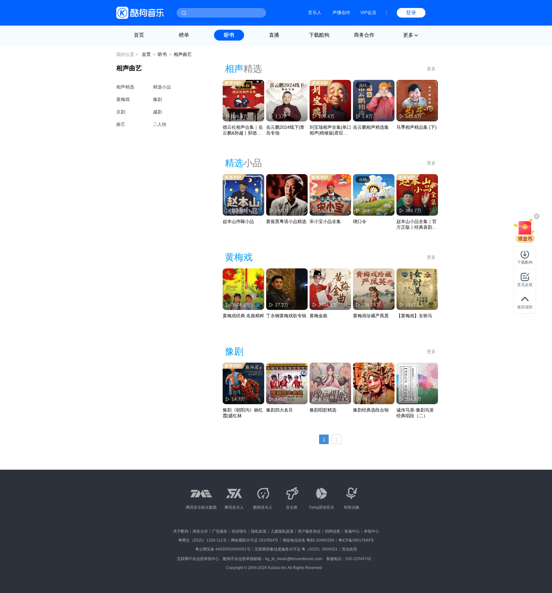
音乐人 (314, 12)
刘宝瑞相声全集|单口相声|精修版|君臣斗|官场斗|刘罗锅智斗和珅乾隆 (330, 130)
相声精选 (125, 86)
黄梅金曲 (318, 315)
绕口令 (359, 221)
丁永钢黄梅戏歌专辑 (286, 315)
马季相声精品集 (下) (416, 127)
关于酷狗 (180, 531)
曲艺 (120, 124)
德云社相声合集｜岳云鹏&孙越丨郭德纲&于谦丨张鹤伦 (243, 130)
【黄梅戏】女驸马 (414, 315)
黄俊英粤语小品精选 (286, 221)
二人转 (159, 124)
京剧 (120, 111)
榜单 (184, 35)
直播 (274, 35)
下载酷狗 (319, 35)
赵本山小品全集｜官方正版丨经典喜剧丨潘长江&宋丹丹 (416, 224)
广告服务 (219, 531)
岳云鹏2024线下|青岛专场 (285, 130)
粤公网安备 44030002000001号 (222, 549)
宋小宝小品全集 (325, 221)
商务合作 (364, 35)
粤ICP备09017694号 (356, 540)
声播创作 (341, 12)
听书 (229, 35)
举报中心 (371, 531)
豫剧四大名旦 (279, 409)
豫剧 (157, 99)
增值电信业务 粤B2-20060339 (308, 540)
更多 (431, 68)
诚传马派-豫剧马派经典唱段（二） (415, 412)
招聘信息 (332, 531)
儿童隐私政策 (282, 531)
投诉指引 (239, 531)
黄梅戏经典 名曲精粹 (243, 315)
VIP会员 (368, 12)
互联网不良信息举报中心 (198, 559)
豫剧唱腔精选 (323, 409)
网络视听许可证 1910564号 (254, 540)
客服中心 (352, 531)
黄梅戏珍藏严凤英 (371, 315)
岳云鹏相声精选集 (371, 127)
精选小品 (162, 86)
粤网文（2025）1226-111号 (202, 540)
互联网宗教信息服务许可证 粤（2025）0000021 (296, 549)
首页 (139, 35)
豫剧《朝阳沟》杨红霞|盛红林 (243, 412)
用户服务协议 (309, 531)
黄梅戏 (123, 99)
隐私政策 (258, 531)
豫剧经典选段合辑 (371, 409)
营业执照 (349, 549)
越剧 (157, 111)
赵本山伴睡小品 (238, 221)
